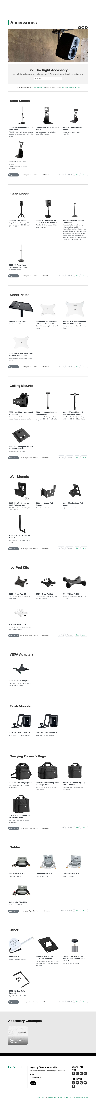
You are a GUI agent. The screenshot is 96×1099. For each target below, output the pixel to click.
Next (77, 174)
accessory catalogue (38, 87)
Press (60, 1097)
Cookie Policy (52, 1097)
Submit (33, 1083)
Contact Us (67, 1097)
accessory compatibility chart (71, 87)
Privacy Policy (41, 1097)
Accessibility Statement (81, 1097)
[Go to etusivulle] (17, 1067)
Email (32, 1074)
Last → (84, 174)
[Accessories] (81, 1073)
